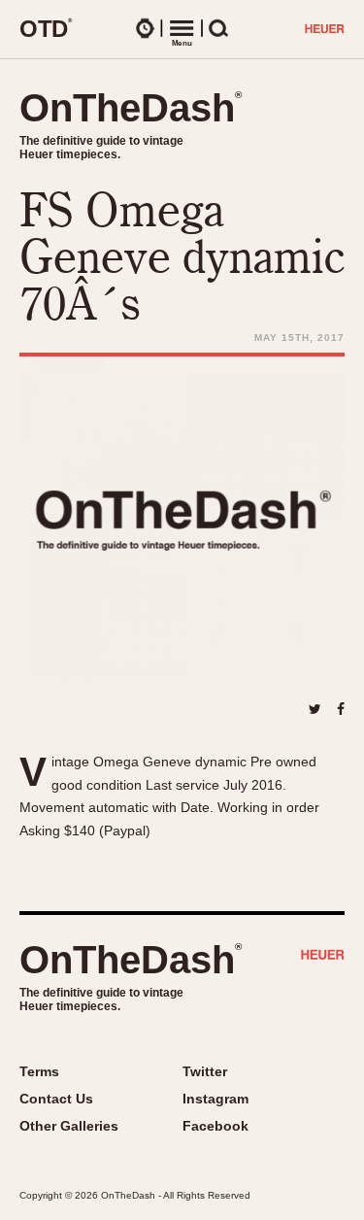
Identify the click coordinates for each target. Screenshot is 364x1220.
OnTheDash (130, 107)
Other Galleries (68, 1126)
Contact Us (56, 1098)
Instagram (215, 1098)
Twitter (204, 1071)
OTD (46, 28)
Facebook (215, 1126)
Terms (39, 1071)
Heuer (323, 956)
